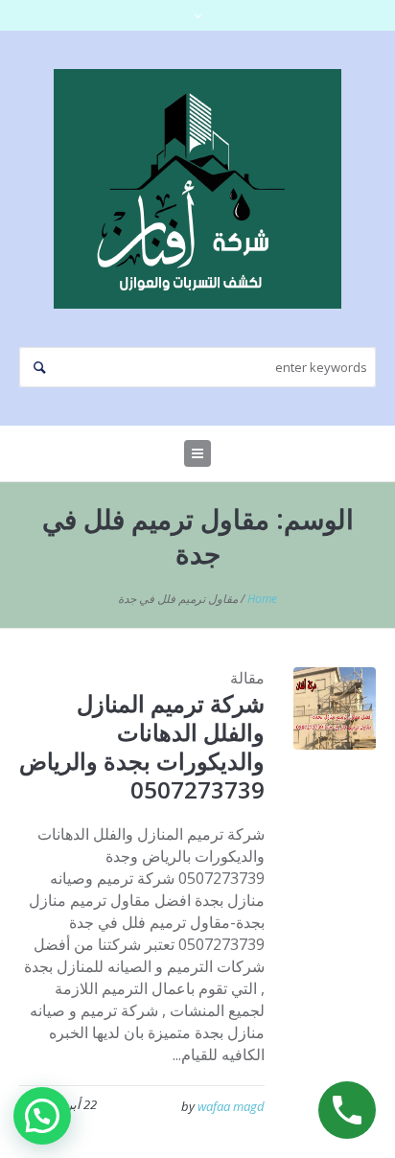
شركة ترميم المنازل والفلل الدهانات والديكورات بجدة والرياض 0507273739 (142, 746)
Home (262, 599)
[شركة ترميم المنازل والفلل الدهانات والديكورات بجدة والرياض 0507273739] (334, 708)
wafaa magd (231, 1106)
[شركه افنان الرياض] (197, 189)
